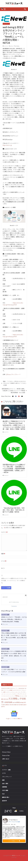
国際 (3, 780)
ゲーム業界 (3, 692)
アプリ (5, 690)
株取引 (4, 704)
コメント (4, 532)
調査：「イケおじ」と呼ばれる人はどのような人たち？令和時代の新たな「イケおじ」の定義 (14, 383)
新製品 (18, 702)
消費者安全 (7, 704)
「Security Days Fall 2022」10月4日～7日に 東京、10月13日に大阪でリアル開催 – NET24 (14, 510)
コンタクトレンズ (9, 692)
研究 (12, 704)
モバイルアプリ (7, 696)
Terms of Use (6, 755)
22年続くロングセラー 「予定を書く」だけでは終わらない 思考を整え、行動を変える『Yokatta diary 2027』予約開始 (14, 619)
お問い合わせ (5, 759)
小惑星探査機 (8, 702)
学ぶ (18, 699)
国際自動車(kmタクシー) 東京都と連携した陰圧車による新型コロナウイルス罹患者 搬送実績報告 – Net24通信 (14, 390)
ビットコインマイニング (8, 694)
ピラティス (15, 694)
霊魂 (24, 704)
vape (25, 688)
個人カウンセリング (21, 696)
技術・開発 (5, 783)
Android (2, 688)
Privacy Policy (6, 752)
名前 (3, 553)
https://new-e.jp (7, 145)
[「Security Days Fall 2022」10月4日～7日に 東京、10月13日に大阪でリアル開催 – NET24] (14, 481)
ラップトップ (12, 696)
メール (3, 561)
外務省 (7, 699)
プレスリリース (21, 694)
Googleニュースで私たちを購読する (14, 718)
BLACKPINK (6, 688)
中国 (16, 696)
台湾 (4, 699)
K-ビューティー (15, 688)
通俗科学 (4, 801)
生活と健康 (5, 790)
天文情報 (12, 698)
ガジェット (24, 690)
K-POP (11, 688)
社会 (3, 794)
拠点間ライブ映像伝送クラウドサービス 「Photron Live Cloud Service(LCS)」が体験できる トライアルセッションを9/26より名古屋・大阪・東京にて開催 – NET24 (14, 425)
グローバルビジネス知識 (14, 821)
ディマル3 (23, 692)
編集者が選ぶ (5, 797)
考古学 (17, 704)
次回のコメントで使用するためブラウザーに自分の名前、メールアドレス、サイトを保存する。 (13, 581)
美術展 (15, 704)
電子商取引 (21, 704)
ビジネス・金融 (5, 614)
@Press (11, 46)
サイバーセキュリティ (16, 692)
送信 (16, 746)
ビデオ (4, 773)
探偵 (15, 702)
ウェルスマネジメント (17, 690)
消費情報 (4, 787)
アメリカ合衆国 (9, 690)
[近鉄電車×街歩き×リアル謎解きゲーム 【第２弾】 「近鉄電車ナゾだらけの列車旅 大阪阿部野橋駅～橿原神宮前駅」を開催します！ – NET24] (14, 437)
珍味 (10, 704)
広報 (13, 702)
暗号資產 (21, 702)
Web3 (2, 690)
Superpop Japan (21, 688)
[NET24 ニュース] (2, 9)
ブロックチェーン (6, 23)
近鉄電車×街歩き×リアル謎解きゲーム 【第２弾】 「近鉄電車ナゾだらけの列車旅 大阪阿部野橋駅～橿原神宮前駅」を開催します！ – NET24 (14, 468)
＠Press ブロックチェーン (13, 374)
